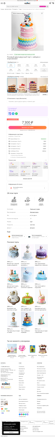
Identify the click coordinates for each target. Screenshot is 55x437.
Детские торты (34, 212)
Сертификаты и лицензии (22, 373)
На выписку (35, 428)
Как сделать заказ (41, 380)
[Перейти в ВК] (20, 414)
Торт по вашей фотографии (43, 393)
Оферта (38, 403)
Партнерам (21, 380)
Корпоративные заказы (24, 412)
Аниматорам (21, 409)
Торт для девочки (21, 426)
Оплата (38, 389)
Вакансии (21, 376)
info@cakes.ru (4, 376)
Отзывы (40, 375)
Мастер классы (22, 403)
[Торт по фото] (47, 6)
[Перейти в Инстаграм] (22, 414)
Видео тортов (22, 389)
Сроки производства (41, 373)
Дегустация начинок (41, 370)
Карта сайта (21, 382)
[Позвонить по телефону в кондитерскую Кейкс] (53, 3)
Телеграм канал (22, 416)
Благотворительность (23, 401)
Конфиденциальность (42, 399)
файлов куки (14, 429)
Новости (20, 378)
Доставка (39, 391)
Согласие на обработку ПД (42, 405)
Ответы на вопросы (41, 385)
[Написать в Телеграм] (13, 113)
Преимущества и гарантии (40, 378)
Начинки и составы (41, 368)
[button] (48, 85)
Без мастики (36, 429)
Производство (22, 368)
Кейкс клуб (3, 402)
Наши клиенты (22, 387)
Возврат (38, 401)
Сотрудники (21, 370)
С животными (20, 429)
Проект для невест (23, 407)
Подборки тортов (22, 405)
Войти (2, 406)
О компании (21, 366)
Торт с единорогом (21, 431)
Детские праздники (23, 399)
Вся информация (40, 366)
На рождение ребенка (22, 428)
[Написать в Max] (10, 113)
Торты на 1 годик (35, 209)
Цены (38, 382)
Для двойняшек (36, 426)
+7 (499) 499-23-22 (31, 130)
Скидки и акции (40, 387)
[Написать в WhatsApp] (16, 113)
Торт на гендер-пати (38, 431)
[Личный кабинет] (4, 3)
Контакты (21, 385)
